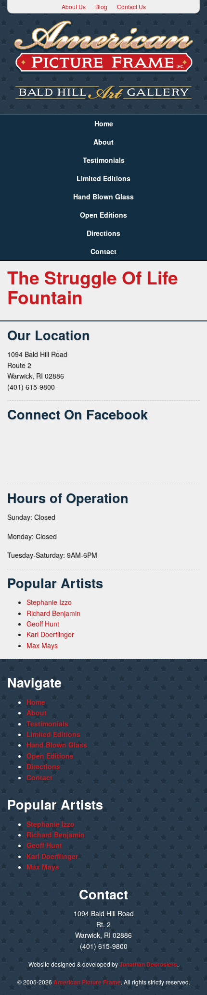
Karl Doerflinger (50, 634)
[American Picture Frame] (103, 47)
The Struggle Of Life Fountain (92, 286)
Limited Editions (103, 178)
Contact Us (131, 6)
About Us (74, 6)
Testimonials (104, 160)
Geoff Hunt (42, 623)
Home (103, 123)
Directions (103, 233)
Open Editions (103, 215)
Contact (103, 251)
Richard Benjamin (53, 613)
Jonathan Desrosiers (148, 964)
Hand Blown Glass (103, 196)
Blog (101, 6)
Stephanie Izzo (49, 602)
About (103, 142)
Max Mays (42, 645)
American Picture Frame (87, 982)
